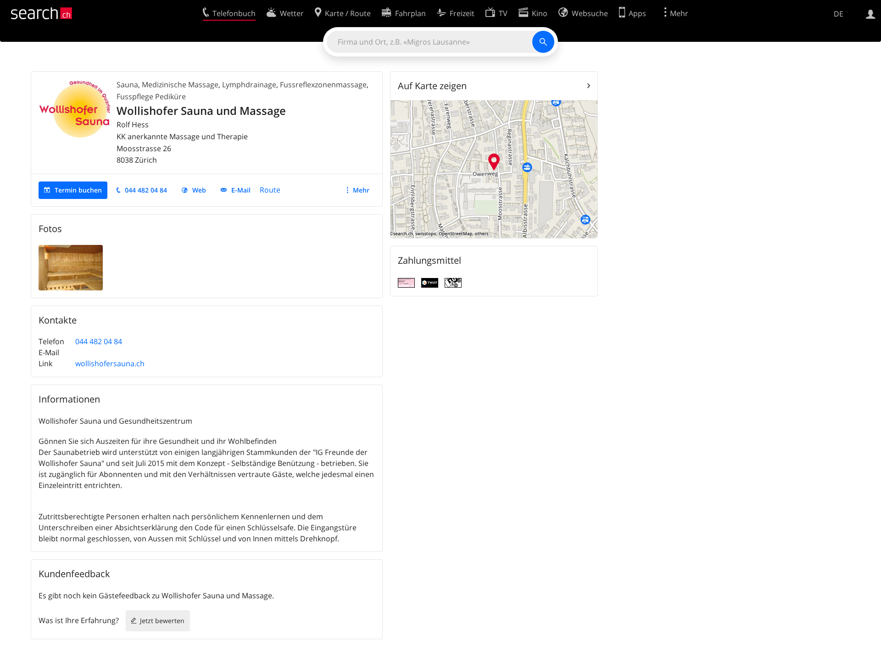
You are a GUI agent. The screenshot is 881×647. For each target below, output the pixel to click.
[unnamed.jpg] (71, 267)
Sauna (127, 84)
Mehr (361, 190)
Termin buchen (78, 190)
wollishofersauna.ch (110, 363)
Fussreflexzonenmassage (323, 84)
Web (199, 190)
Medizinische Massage (180, 84)
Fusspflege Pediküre (151, 96)
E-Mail (241, 190)
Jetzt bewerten (162, 620)
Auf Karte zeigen (432, 85)
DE (838, 14)
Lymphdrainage (249, 84)
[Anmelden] (870, 13)
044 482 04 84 (146, 190)
